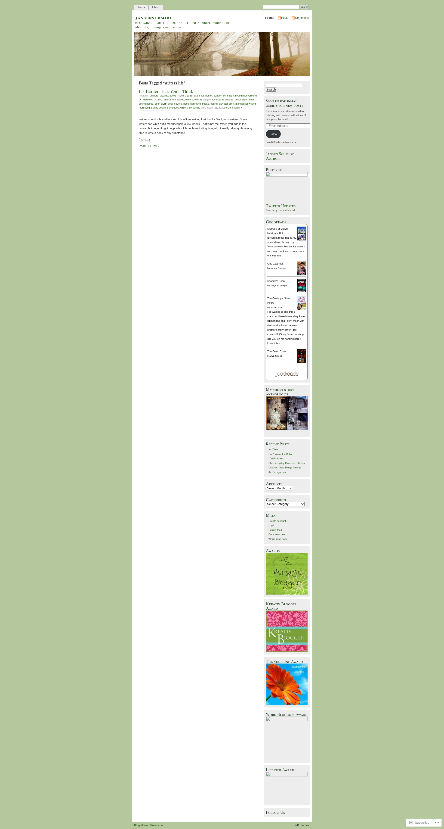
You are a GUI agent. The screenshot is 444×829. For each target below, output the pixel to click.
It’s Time (273, 449)
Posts (284, 17)
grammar (199, 95)
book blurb (160, 103)
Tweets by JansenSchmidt (281, 210)
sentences (173, 107)
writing (198, 99)
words (180, 99)
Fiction (181, 95)
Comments (302, 17)
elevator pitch (226, 103)
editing (214, 103)
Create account (277, 521)
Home (141, 7)
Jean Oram (276, 307)
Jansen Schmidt (223, 95)
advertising (217, 99)
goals (190, 95)
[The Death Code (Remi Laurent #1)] (301, 361)
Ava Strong (276, 356)
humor (208, 95)
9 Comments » (233, 107)
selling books (158, 107)
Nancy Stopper (279, 268)
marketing (144, 107)
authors (154, 95)
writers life (186, 107)
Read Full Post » (149, 146)
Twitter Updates (281, 205)
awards (164, 95)
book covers (175, 103)
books (173, 95)
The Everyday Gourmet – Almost (286, 463)
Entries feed (275, 530)
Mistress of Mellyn (277, 228)
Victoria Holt (277, 233)
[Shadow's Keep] (301, 291)
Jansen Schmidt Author (280, 156)
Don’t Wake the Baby (280, 454)
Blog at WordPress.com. (149, 825)
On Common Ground (245, 95)
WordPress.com (277, 539)
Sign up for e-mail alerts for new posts (284, 103)
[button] (276, 413)
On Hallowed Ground (150, 99)
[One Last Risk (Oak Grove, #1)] (301, 275)
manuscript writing (245, 103)
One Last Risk (275, 263)
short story (170, 99)
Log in (271, 525)
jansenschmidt (153, 17)
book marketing (192, 103)
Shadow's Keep (276, 281)
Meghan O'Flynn (279, 285)
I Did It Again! (275, 458)
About (156, 7)
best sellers (241, 99)
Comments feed (277, 534)
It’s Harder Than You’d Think (166, 91)
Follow (273, 134)
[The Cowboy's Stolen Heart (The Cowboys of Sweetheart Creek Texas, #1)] (301, 309)
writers (189, 99)
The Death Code (276, 351)
